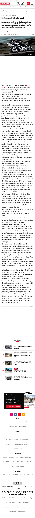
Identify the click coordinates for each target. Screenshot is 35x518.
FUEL (24, 474)
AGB (17, 457)
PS (9, 474)
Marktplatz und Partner (26, 435)
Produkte (21, 0)
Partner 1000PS (23, 426)
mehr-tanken (26, 502)
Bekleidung (20, 6)
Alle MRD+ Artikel (4, 6)
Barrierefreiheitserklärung (17, 466)
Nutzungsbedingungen (25, 457)
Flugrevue (12, 502)
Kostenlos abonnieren (13, 406)
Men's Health (6, 507)
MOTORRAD (4, 474)
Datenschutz (6, 461)
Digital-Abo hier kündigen (21, 444)
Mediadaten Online (23, 422)
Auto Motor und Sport (14, 498)
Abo (13, 0)
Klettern (19, 502)
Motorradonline (15, 507)
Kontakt (5, 457)
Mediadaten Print (13, 426)
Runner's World (12, 511)
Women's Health (22, 511)
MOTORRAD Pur (10, 444)
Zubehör (27, 6)
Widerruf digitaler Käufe (18, 448)
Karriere (23, 461)
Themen (29, 461)
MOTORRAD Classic (16, 474)
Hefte (16, 0)
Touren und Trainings (11, 422)
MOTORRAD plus (24, 439)
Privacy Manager (15, 461)
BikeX (23, 498)
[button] (17, 46)
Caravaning (29, 498)
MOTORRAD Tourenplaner (12, 439)
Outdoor (23, 507)
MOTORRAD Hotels (6, 435)
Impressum (11, 457)
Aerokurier (4, 498)
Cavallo (6, 502)
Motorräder (12, 6)
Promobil (29, 507)
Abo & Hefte (30, 474)
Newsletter (15, 435)
